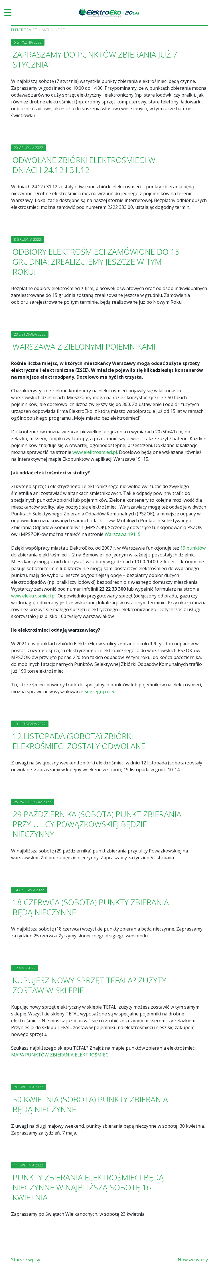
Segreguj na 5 (99, 691)
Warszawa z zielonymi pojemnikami (84, 346)
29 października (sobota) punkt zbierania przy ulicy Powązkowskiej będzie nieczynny (97, 824)
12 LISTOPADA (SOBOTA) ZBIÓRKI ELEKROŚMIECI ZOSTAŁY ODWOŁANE (79, 741)
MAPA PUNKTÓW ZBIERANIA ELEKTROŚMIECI (60, 1055)
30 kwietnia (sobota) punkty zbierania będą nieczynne (90, 1104)
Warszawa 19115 (123, 534)
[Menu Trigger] (8, 12)
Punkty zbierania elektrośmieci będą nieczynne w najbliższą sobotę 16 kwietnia (88, 1187)
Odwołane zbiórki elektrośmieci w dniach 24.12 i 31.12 (84, 164)
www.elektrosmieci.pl (94, 452)
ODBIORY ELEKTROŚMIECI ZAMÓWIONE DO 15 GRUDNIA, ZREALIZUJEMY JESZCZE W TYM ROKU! (96, 261)
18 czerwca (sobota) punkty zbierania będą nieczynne (91, 907)
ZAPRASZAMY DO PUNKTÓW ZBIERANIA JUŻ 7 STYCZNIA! (95, 59)
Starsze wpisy (25, 1259)
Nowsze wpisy (193, 1259)
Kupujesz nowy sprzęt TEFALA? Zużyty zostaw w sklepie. (89, 985)
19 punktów (193, 548)
